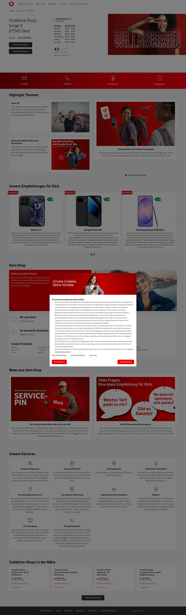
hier (85, 307)
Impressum (93, 355)
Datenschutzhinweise (59, 355)
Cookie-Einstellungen (78, 355)
